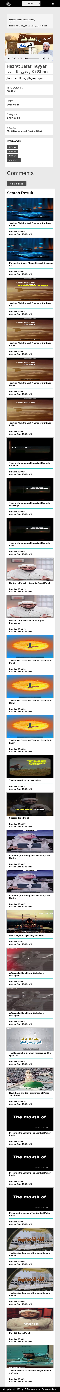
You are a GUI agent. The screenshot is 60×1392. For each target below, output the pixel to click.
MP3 (11, 151)
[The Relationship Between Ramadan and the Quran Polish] (30, 1039)
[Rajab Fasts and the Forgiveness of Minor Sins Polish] (30, 1079)
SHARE (13, 160)
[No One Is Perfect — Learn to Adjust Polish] (30, 569)
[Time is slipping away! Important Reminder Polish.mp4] (30, 449)
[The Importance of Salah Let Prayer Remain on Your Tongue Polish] (30, 1356)
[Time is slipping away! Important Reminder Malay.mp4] (30, 489)
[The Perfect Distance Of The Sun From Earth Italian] (30, 726)
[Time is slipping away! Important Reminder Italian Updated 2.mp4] (30, 529)
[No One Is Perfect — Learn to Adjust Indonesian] (30, 606)
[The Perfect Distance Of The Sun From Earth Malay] (30, 686)
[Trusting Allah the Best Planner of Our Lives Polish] (30, 209)
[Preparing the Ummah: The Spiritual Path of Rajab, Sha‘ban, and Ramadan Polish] (30, 1119)
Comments (16, 183)
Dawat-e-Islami (15, 20)
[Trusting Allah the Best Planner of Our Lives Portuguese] (30, 289)
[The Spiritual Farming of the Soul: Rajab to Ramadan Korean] (30, 1279)
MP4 (11, 147)
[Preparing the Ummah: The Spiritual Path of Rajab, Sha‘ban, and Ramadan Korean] (30, 1159)
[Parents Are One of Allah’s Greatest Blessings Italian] (30, 249)
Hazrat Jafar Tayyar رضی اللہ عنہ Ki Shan (28, 26)
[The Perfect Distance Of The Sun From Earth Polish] (30, 646)
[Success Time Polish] (30, 804)
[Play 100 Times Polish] (30, 1319)
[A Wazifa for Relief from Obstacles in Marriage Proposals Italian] (30, 999)
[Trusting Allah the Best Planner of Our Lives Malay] (30, 369)
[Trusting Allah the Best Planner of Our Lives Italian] (30, 409)
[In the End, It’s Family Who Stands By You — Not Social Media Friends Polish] (30, 841)
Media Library (29, 20)
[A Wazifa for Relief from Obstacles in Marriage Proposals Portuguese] (30, 959)
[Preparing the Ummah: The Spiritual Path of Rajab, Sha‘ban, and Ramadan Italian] (30, 1199)
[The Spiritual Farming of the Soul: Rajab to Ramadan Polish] (30, 1239)
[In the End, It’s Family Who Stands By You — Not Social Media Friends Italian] (30, 881)
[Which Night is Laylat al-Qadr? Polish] (30, 921)
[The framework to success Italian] (30, 766)
